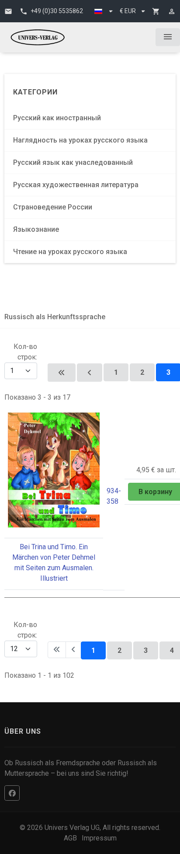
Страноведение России (52, 207)
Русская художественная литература (75, 185)
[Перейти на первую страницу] (62, 372)
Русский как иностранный (57, 118)
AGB (70, 838)
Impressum (99, 838)
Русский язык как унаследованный (73, 162)
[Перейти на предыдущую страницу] (89, 372)
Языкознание (36, 229)
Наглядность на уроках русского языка (80, 140)
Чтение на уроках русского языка (70, 251)
